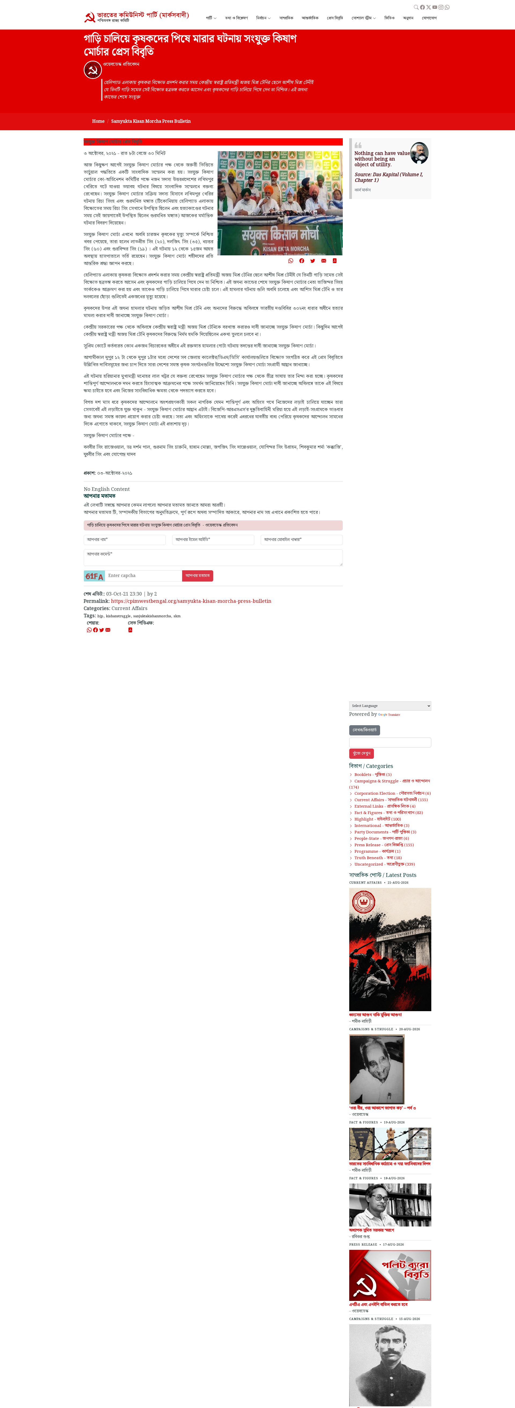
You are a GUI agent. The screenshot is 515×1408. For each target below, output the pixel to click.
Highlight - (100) (378, 819)
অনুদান (408, 18)
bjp (100, 616)
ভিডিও (390, 18)
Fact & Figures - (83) (389, 813)
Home (98, 121)
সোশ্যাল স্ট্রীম (361, 18)
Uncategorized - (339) (385, 864)
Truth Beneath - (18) (378, 858)
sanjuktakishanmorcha (152, 616)
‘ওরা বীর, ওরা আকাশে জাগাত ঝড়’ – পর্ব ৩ (382, 1108)
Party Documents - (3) (385, 832)
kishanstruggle (118, 616)
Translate (394, 715)
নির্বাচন (261, 18)
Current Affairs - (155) (391, 800)
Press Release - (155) (384, 845)
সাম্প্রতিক (286, 18)
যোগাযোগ (429, 18)
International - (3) (382, 826)
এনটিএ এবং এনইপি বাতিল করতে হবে (378, 1304)
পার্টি (209, 18)
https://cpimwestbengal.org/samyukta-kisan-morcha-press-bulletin (191, 601)
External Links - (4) (385, 806)
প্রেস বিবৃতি (335, 18)
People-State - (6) (382, 839)
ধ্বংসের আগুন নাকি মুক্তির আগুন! (375, 1015)
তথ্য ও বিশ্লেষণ (236, 18)
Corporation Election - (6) (393, 793)
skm (177, 616)
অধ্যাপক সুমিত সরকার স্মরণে (371, 1230)
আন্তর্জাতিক (310, 18)
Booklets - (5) (373, 775)
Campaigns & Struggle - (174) (389, 784)
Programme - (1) (377, 851)
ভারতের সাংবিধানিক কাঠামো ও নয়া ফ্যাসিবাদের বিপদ (390, 1164)
